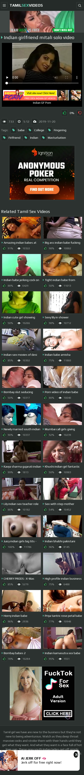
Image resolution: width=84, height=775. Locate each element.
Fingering (60, 130)
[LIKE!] (64, 113)
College (39, 130)
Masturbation (57, 137)
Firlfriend (14, 137)
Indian (34, 137)
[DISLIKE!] (79, 113)
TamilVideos (26, 5)
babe (21, 130)
